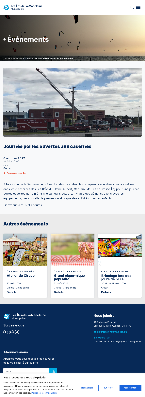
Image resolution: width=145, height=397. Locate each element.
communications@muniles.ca (110, 331)
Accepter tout (130, 388)
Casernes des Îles (16, 173)
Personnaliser (86, 388)
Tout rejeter (108, 388)
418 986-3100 (102, 337)
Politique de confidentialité (44, 393)
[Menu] (138, 7)
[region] (72, 385)
